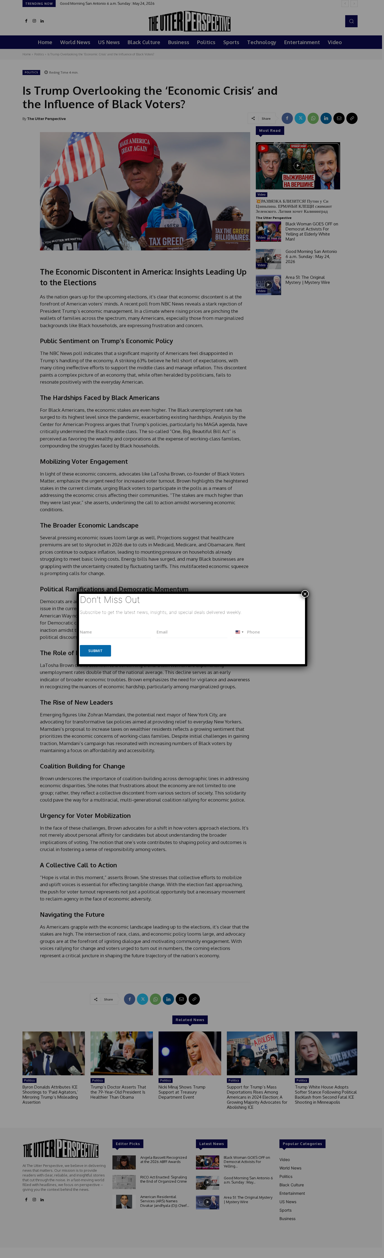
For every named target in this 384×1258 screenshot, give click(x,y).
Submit (95, 650)
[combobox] (239, 632)
